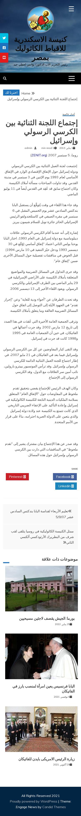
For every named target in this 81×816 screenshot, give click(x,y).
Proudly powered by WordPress (34, 801)
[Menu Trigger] (71, 9)
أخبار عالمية (69, 114)
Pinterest (16, 477)
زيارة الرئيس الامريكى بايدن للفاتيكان (46, 759)
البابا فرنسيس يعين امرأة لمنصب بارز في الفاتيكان (43, 688)
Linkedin (64, 486)
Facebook (63, 477)
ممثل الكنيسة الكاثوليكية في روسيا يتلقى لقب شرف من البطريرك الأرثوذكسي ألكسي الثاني (42, 536)
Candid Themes (54, 807)
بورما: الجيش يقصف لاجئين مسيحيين (47, 618)
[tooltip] (4, 38)
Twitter (40, 477)
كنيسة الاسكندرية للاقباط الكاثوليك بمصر (40, 48)
